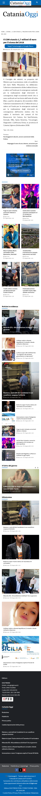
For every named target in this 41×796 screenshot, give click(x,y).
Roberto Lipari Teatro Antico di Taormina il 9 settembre (26, 405)
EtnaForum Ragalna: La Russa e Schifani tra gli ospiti (26, 454)
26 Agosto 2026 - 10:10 (28, 220)
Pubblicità (5, 716)
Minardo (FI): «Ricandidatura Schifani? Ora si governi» (20, 596)
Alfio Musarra (8, 491)
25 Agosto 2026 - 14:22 (9, 258)
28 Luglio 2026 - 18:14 (17, 491)
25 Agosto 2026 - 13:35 (28, 258)
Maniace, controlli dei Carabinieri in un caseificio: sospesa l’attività (18, 394)
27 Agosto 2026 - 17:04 (29, 421)
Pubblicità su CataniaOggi (19, 766)
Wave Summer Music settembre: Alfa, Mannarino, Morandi (9, 252)
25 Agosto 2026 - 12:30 (9, 296)
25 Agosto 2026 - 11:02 (28, 296)
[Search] (37, 2)
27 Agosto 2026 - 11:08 (9, 218)
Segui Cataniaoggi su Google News (20, 46)
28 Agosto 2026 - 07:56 (15, 332)
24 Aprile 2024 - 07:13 (18, 49)
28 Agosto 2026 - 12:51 (29, 408)
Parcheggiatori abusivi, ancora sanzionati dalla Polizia (18, 137)
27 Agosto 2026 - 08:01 (29, 358)
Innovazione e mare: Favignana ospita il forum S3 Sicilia (26, 418)
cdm (8, 130)
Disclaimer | (27, 793)
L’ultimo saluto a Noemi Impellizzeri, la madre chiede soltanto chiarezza (25, 342)
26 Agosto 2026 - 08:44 (29, 457)
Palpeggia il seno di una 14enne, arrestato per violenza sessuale (22, 143)
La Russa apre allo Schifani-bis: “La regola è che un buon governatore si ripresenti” (26, 354)
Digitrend (33, 783)
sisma (11, 130)
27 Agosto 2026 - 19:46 (29, 346)
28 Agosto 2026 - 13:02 (15, 397)
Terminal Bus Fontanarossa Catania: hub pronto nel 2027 (30, 252)
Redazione (7, 49)
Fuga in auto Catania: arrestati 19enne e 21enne (10, 212)
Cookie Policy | (8, 793)
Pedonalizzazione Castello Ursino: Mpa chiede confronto (29, 290)
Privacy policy (6, 720)
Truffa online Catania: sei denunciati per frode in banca (10, 290)
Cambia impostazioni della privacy (13, 725)
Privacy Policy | (18, 793)
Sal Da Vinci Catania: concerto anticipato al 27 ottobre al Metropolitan (30, 213)
